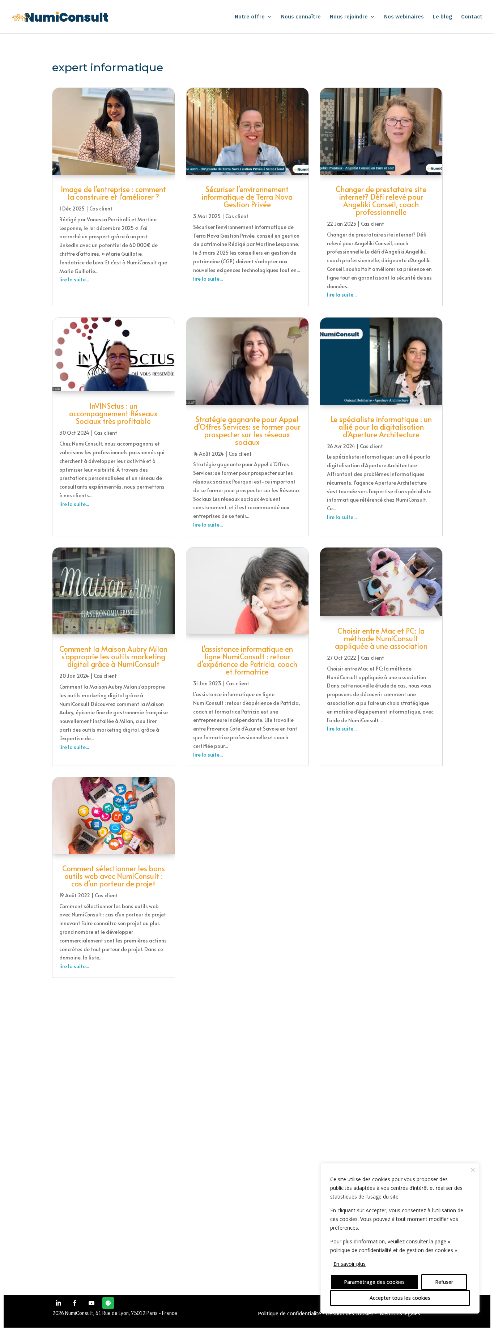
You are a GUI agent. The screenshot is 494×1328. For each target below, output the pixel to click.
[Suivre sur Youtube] (91, 1303)
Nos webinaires (404, 17)
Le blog (442, 17)
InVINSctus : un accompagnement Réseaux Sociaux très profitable (113, 413)
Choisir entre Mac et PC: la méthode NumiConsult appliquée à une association (381, 638)
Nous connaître (301, 17)
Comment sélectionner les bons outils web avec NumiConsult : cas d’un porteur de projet (113, 876)
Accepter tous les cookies (400, 1297)
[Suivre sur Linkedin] (58, 1303)
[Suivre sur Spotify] (108, 1303)
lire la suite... (74, 279)
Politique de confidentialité (289, 1313)
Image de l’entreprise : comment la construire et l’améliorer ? (113, 193)
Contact (471, 17)
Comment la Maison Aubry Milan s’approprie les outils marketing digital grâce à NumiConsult (113, 656)
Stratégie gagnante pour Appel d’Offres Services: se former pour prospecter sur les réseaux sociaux (247, 430)
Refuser (444, 1281)
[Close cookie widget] (472, 1170)
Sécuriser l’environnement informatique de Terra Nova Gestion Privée (247, 196)
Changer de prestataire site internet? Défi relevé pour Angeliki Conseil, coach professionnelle (381, 200)
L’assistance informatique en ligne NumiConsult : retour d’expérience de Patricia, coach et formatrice (247, 660)
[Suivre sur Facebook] (75, 1303)
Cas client (100, 208)
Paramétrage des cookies (374, 1281)
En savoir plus (349, 1263)
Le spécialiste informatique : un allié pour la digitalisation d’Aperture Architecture (381, 426)
